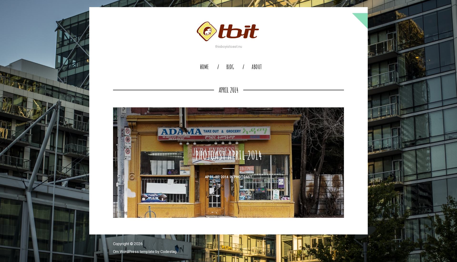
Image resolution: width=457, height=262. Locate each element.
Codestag (168, 251)
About (257, 67)
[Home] (228, 31)
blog (230, 67)
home (204, 67)
